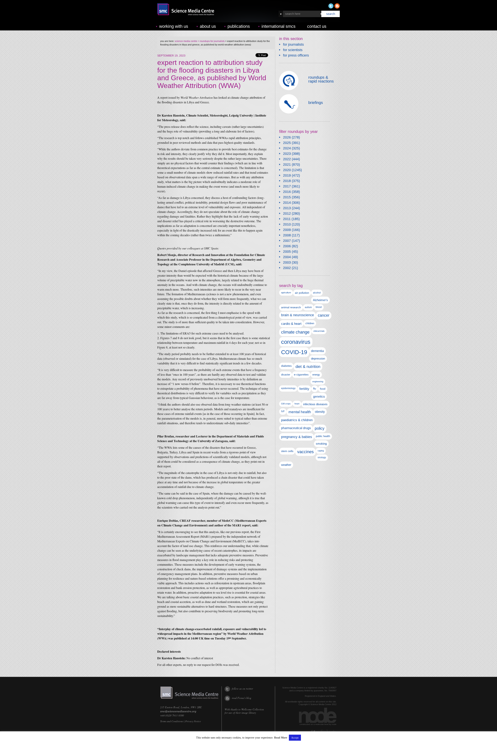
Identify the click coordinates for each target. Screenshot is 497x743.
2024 (287, 148)
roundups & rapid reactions (321, 79)
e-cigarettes (301, 374)
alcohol (317, 292)
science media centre (186, 41)
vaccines (305, 451)
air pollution (302, 292)
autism (308, 307)
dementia (317, 351)
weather (286, 464)
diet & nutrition (307, 366)
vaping (321, 450)
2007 (287, 241)
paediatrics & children (297, 420)
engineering (317, 381)
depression (318, 358)
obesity (320, 411)
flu (314, 388)
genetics (319, 396)
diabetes (286, 365)
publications (239, 26)
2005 (287, 251)
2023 (287, 154)
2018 (287, 181)
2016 (287, 192)
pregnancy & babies (296, 437)
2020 (287, 170)
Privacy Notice (193, 721)
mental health (299, 412)
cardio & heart (291, 324)
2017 (287, 186)
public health (323, 436)
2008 (287, 235)
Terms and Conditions (171, 721)
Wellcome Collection (252, 709)
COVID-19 (294, 352)
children (309, 323)
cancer (323, 315)
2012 (287, 213)
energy (316, 374)
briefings (315, 102)
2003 (287, 262)
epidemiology (288, 388)
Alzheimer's (320, 300)
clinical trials (319, 331)
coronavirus (295, 342)
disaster (285, 374)
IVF (283, 411)
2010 (287, 224)
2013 (287, 208)
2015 (287, 197)
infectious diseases (315, 404)
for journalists (293, 44)
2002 (287, 268)
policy (319, 428)
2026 (287, 137)
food (322, 388)
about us (208, 26)
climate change (295, 332)
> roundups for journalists (211, 41)
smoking (321, 443)
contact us (316, 26)
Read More (280, 737)
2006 (287, 246)
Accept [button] (295, 737)
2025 (287, 143)
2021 (287, 164)
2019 (287, 175)
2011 (287, 219)
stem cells (287, 451)
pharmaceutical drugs (296, 428)
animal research (291, 307)
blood (319, 307)
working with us (173, 26)
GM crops (286, 403)
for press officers (296, 55)
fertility (304, 389)
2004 (287, 257)
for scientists (292, 50)
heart (297, 403)
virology (322, 457)
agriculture (286, 292)
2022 (287, 159)
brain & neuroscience (297, 315)
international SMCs (278, 26)
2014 (287, 203)
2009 (287, 230)
